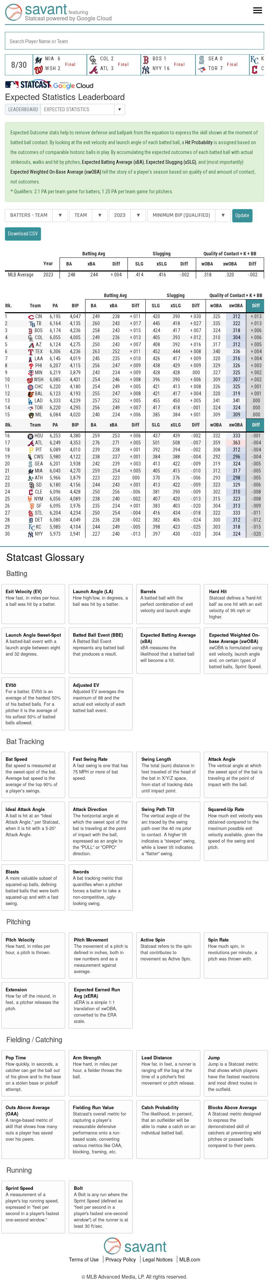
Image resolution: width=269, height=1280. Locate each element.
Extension (16, 989)
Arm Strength (87, 1057)
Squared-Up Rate (226, 809)
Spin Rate (218, 940)
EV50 (11, 685)
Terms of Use (84, 1259)
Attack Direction (90, 809)
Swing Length (156, 759)
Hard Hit (218, 591)
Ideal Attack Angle (25, 809)
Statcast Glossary (45, 557)
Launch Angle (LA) (93, 591)
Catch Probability (160, 1107)
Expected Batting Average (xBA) (113, 162)
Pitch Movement (91, 940)
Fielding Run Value (93, 1107)
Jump (214, 1057)
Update (242, 215)
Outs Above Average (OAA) (28, 1110)
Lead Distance (157, 1057)
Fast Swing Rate (90, 759)
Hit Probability (199, 142)
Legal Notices (158, 1259)
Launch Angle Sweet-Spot (33, 635)
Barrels (148, 591)
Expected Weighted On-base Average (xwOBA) (234, 638)
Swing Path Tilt (158, 809)
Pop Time (16, 1057)
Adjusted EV (86, 685)
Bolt (78, 1188)
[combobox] (134, 40)
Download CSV (23, 233)
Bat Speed (16, 759)
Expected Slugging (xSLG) (171, 162)
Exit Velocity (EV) (24, 591)
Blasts (12, 872)
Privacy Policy (121, 1259)
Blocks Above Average (232, 1107)
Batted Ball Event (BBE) (98, 635)
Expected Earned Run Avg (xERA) (97, 992)
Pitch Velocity (20, 940)
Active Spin (152, 940)
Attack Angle (221, 759)
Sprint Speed (19, 1188)
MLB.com (189, 1259)
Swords (81, 872)
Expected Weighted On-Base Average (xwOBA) (56, 172)
